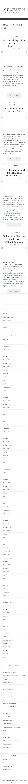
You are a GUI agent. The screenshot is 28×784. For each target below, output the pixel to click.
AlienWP (14, 782)
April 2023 (5, 421)
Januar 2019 (6, 595)
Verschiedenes (14, 36)
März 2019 (5, 589)
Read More (15, 96)
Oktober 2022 (6, 442)
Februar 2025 (6, 346)
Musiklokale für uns (8, 720)
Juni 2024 (5, 373)
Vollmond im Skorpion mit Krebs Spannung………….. (14, 239)
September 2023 (7, 404)
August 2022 (6, 448)
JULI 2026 (5, 314)
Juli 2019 (5, 575)
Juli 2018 (5, 616)
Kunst (4, 699)
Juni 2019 (5, 578)
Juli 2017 (5, 657)
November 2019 (7, 561)
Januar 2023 (6, 431)
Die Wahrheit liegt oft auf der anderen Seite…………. (14, 43)
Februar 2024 (6, 387)
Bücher (5, 686)
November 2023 (7, 397)
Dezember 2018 (7, 599)
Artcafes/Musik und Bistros (9, 672)
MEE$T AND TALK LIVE (9, 713)
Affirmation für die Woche (9, 669)
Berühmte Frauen (7, 682)
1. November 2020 (14, 244)
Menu (15, 2)
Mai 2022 (5, 459)
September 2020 (7, 527)
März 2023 (5, 424)
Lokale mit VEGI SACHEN (9, 703)
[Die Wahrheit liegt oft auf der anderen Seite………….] (14, 52)
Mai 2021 (5, 500)
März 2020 (5, 548)
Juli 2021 (5, 493)
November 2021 (7, 479)
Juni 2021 (5, 496)
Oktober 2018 (6, 606)
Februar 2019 (6, 592)
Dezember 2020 (7, 517)
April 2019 (5, 585)
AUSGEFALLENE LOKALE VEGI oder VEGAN (14, 675)
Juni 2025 (5, 342)
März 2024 (5, 383)
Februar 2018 (6, 633)
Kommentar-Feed (7, 766)
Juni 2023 (5, 414)
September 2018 (7, 609)
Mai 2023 (5, 418)
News (4, 730)
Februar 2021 (6, 510)
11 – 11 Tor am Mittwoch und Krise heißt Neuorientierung (14, 172)
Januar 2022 (6, 472)
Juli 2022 (5, 452)
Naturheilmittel (7, 723)
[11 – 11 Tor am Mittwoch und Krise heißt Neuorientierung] (14, 182)
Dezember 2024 (7, 353)
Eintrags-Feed (6, 763)
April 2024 (5, 380)
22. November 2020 (14, 48)
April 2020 (5, 544)
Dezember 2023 (7, 394)
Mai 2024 (5, 377)
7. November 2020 (14, 178)
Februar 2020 (6, 551)
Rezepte (5, 734)
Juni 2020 (5, 537)
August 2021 (6, 489)
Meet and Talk (15, 102)
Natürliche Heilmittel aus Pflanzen (11, 727)
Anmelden (5, 759)
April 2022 (5, 462)
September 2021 (7, 486)
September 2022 (7, 445)
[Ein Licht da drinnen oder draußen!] (14, 117)
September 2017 (7, 650)
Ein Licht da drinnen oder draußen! (14, 110)
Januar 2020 (6, 554)
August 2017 (6, 653)
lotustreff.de (14, 9)
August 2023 (6, 407)
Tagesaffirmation (7, 744)
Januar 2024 (6, 390)
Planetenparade (7, 324)
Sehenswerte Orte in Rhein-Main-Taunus (13, 740)
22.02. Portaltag (7, 320)
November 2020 (7, 520)
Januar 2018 (6, 636)
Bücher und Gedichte (8, 689)
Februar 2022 (6, 469)
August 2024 (6, 366)
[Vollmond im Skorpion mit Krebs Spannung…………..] (14, 248)
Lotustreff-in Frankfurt (8, 706)
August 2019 (6, 571)
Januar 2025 (6, 349)
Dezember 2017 (7, 640)
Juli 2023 (5, 411)
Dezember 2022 (7, 435)
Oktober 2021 (6, 483)
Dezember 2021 (7, 476)
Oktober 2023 (6, 401)
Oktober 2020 (6, 524)
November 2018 (7, 602)
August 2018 (6, 612)
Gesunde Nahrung (7, 696)
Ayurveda (5, 679)
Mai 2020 (5, 541)
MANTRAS (5, 710)
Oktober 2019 (6, 565)
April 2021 (5, 503)
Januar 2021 (6, 513)
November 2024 (7, 356)
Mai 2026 (5, 339)
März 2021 (5, 507)
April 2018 (5, 626)
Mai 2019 (5, 582)
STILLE (5, 327)
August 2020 (6, 530)
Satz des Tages (6, 737)
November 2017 (7, 643)
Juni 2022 (5, 455)
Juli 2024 (5, 370)
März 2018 (5, 630)
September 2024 (7, 363)
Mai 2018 (5, 623)
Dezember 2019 (7, 558)
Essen (4, 693)
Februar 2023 (6, 428)
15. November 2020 (14, 114)
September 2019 (7, 568)
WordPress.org (7, 769)
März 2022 (5, 465)
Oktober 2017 (6, 647)
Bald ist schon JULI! (8, 317)
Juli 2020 (5, 534)
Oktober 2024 (6, 360)
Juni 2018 (5, 619)
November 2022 (7, 438)
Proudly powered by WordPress (10, 780)
